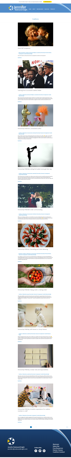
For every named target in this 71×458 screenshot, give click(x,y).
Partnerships (43, 52)
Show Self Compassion (24, 48)
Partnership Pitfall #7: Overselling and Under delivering (33, 249)
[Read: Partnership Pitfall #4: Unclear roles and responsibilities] (35, 355)
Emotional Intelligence (33, 52)
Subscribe (56, 446)
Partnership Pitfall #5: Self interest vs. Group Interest (32, 329)
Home (30, 9)
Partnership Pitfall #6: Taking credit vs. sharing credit (32, 290)
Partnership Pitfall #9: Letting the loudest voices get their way (35, 169)
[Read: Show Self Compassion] (35, 34)
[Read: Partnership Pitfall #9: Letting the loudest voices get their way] (35, 155)
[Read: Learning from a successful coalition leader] (35, 74)
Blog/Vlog (47, 9)
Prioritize (46, 52)
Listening (34, 132)
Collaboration (24, 94)
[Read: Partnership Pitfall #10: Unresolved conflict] (35, 115)
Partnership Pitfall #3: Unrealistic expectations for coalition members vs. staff (34, 410)
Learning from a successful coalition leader (29, 90)
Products (52, 9)
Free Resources (40, 9)
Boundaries (23, 52)
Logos (28, 294)
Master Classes (58, 450)
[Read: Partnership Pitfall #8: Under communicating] (35, 195)
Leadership (39, 52)
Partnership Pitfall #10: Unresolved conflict (29, 128)
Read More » (20, 57)
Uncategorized (21, 53)
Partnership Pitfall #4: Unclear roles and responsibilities (33, 370)
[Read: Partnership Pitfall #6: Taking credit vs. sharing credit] (35, 275)
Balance (20, 52)
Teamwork (42, 132)
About (34, 9)
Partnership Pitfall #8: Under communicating (30, 210)
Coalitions (27, 52)
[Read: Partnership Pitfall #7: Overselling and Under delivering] (35, 235)
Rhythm (50, 52)
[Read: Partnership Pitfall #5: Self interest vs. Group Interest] (35, 315)
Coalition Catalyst (59, 452)
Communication (29, 132)
